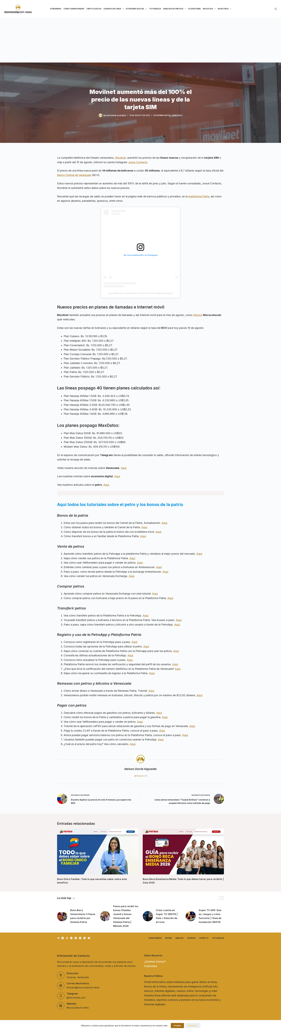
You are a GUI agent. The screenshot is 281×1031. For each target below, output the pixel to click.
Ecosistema (194, 9)
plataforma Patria (198, 196)
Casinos (191, 938)
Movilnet (120, 157)
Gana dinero (155, 938)
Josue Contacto (137, 162)
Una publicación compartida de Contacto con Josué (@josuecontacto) (140, 293)
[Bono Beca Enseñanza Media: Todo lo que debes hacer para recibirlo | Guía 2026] (183, 851)
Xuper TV (203, 938)
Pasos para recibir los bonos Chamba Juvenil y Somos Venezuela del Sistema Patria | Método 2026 (125, 916)
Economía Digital (135, 9)
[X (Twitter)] (62, 938)
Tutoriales (155, 9)
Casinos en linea (112, 9)
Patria (168, 938)
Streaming (55, 9)
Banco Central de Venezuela (74, 175)
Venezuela (177, 115)
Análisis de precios (173, 9)
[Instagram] (71, 938)
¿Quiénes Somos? (155, 961)
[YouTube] (80, 938)
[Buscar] (276, 9)
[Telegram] (58, 938)
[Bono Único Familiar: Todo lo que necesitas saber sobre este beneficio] (97, 851)
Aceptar (177, 1025)
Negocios (208, 9)
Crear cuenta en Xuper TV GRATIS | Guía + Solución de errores (167, 916)
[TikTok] (67, 938)
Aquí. (124, 467)
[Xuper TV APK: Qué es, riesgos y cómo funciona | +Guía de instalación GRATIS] (191, 916)
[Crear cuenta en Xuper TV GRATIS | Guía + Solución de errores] (148, 916)
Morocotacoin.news (78, 1007)
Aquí (117, 476)
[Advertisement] (140, 39)
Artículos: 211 (140, 776)
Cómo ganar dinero (74, 9)
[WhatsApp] (84, 938)
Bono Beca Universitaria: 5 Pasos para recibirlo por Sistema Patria (82, 916)
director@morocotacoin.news (83, 987)
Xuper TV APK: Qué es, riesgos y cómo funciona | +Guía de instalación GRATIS (210, 916)
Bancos (179, 938)
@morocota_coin (76, 997)
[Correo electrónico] (89, 938)
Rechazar (192, 1025)
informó (197, 315)
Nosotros (223, 9)
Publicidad (150, 966)
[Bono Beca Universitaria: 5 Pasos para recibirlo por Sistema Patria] (62, 916)
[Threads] (76, 938)
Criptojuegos (93, 9)
